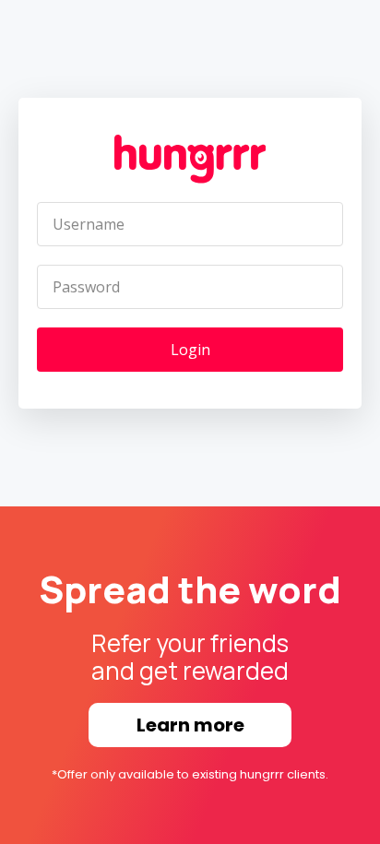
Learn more (190, 725)
